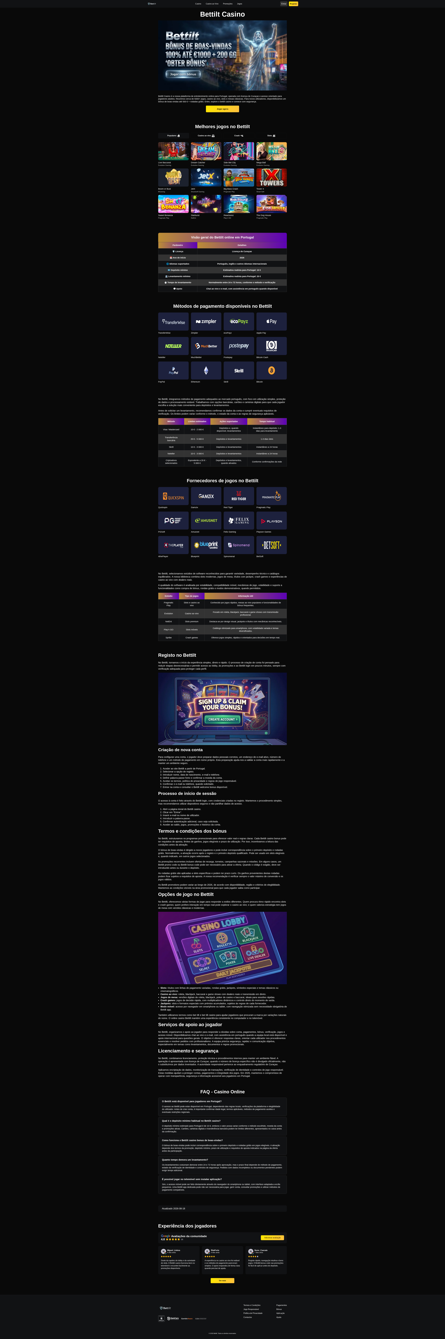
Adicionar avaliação (272, 1238)
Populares (171, 136)
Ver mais (222, 1281)
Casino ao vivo (204, 136)
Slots (269, 136)
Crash (237, 136)
